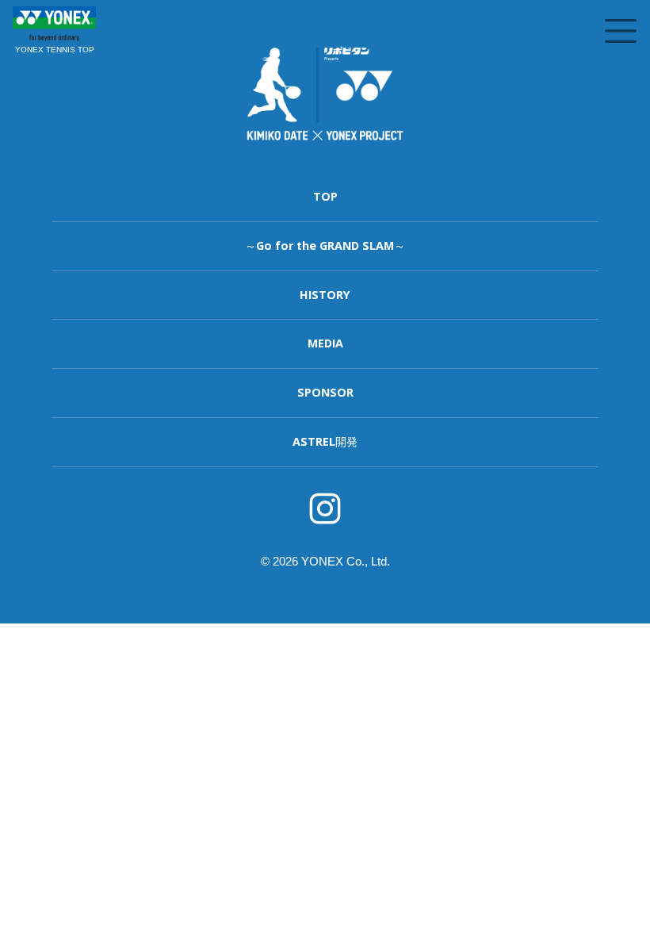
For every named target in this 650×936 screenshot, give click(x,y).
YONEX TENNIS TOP (54, 49)
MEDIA (325, 343)
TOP (325, 196)
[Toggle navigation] (620, 31)
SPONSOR (325, 392)
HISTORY (325, 294)
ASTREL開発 (325, 441)
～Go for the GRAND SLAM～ (325, 245)
